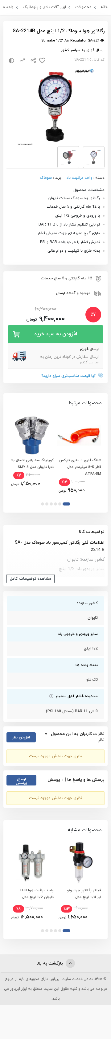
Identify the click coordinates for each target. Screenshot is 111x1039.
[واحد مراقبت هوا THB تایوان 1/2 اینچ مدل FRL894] (32, 862)
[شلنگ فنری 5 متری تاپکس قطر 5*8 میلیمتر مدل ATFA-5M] (79, 435)
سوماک (46, 178)
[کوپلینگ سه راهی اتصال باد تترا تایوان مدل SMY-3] (32, 435)
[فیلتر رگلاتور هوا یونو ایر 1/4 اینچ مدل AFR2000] (79, 862)
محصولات (83, 7)
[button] (66, 504)
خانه (104, 7)
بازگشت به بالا (50, 963)
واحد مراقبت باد (79, 178)
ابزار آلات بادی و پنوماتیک (44, 7)
